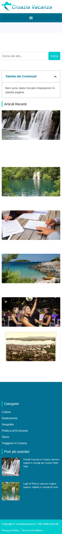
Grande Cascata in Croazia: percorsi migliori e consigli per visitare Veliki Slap (41, 463)
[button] (31, 18)
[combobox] (24, 56)
